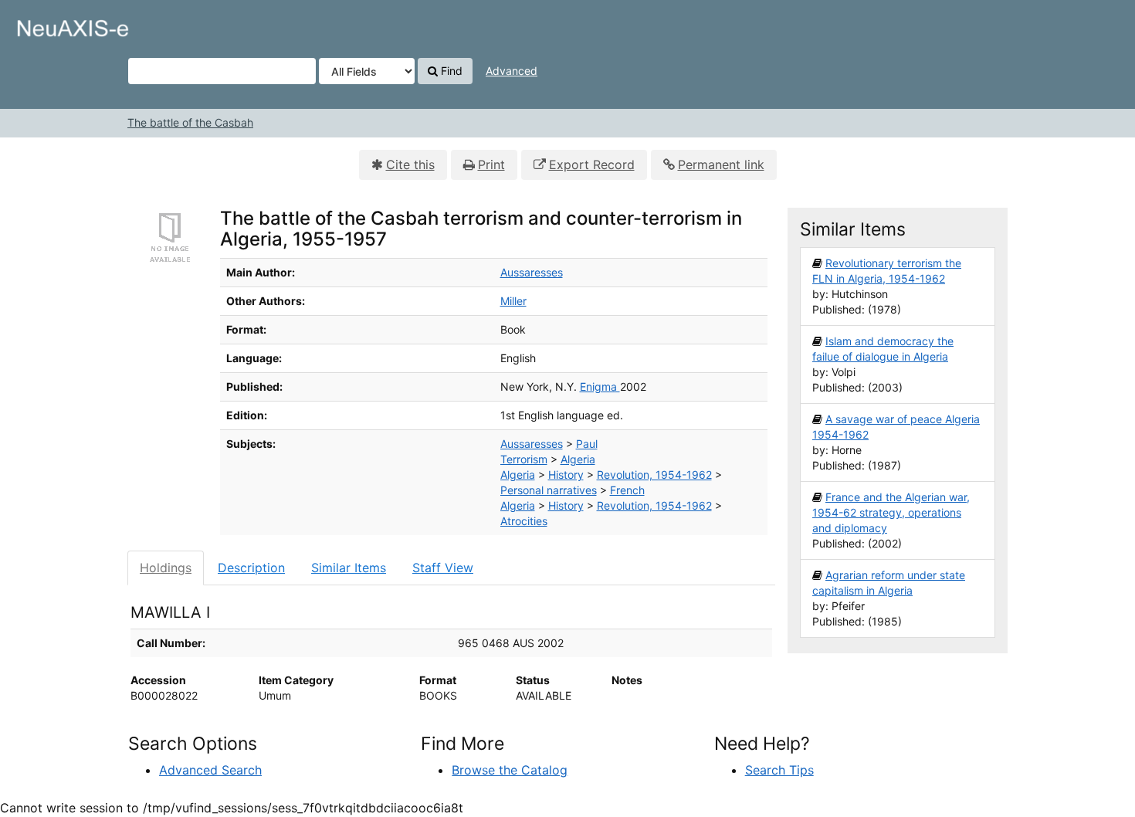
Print (491, 164)
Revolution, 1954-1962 (654, 474)
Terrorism (523, 459)
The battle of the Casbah (190, 122)
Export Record (592, 164)
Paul (587, 443)
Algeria (578, 459)
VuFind (50, 24)
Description (251, 567)
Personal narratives (548, 490)
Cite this (410, 164)
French (627, 490)
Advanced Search (210, 770)
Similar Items (348, 567)
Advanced (511, 70)
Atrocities (523, 520)
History (566, 474)
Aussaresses (531, 272)
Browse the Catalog (510, 770)
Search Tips (779, 770)
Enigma (600, 386)
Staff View (442, 567)
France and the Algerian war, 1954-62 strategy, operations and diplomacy (891, 512)
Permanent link (721, 164)
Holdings (165, 567)
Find (450, 70)
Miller (513, 300)
